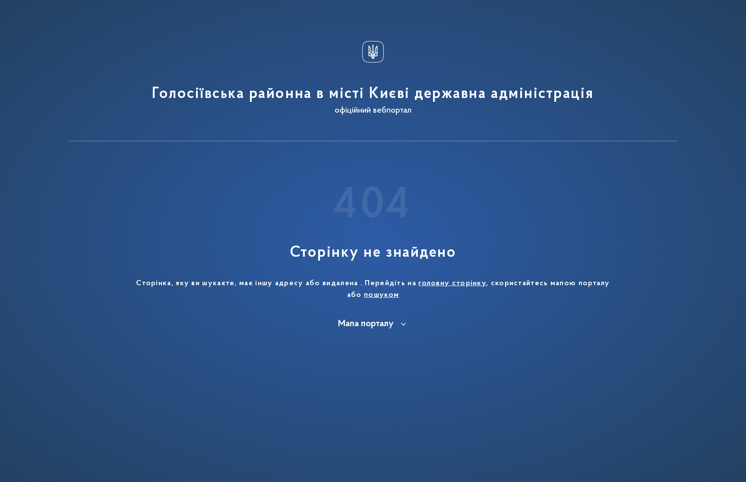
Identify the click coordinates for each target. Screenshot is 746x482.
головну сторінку (452, 283)
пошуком (381, 295)
